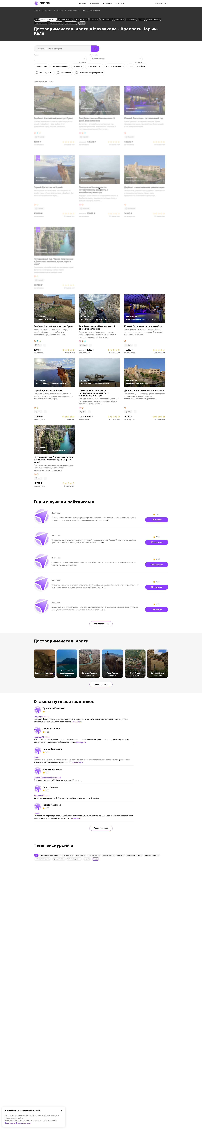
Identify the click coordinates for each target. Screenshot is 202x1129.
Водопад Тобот (108, 855)
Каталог (82, 3)
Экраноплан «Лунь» (152, 855)
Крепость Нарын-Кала (48, 19)
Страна (36, 55)
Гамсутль (94, 19)
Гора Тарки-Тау (58, 859)
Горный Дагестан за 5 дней (48, 390)
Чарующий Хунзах (41, 717)
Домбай (37, 757)
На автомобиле (41, 23)
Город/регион (94, 55)
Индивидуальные (153, 19)
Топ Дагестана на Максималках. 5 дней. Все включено (97, 327)
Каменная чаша (94, 855)
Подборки (141, 66)
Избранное (94, 3)
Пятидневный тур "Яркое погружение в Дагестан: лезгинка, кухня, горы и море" (53, 459)
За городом (131, 19)
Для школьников (56, 23)
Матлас (120, 855)
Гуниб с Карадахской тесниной (47, 778)
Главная (37, 10)
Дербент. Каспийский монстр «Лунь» (53, 326)
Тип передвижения (60, 66)
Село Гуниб (80, 855)
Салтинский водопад (42, 859)
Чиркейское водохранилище (50, 855)
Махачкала (72, 10)
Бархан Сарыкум (81, 19)
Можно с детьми (45, 73)
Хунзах (87, 859)
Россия (60, 10)
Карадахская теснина (134, 855)
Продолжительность (115, 66)
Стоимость (77, 66)
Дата (130, 66)
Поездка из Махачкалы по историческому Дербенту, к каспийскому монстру (93, 393)
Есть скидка (66, 73)
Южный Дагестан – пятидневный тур (143, 326)
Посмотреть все (101, 684)
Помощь (119, 3)
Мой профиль (160, 3)
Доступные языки (94, 66)
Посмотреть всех (101, 624)
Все (36, 19)
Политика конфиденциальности (18, 1123)
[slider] (68, 350)
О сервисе (107, 3)
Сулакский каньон (65, 19)
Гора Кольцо (119, 19)
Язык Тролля (68, 855)
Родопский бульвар (74, 859)
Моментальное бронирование (91, 73)
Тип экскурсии (41, 66)
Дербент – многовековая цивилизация (144, 390)
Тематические (70, 23)
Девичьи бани (107, 19)
